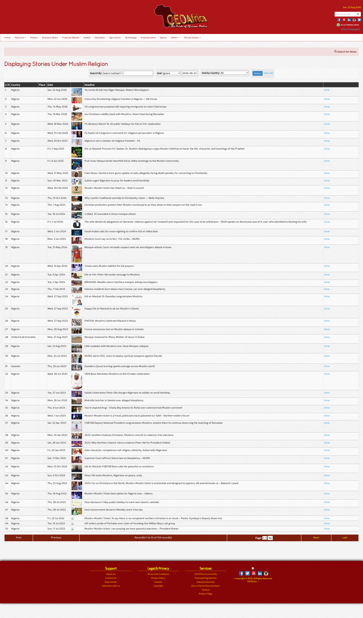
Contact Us (110, 578)
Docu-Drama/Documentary (205, 585)
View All (268, 72)
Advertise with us (111, 585)
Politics (34, 37)
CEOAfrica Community (205, 574)
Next (316, 537)
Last (344, 537)
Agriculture (115, 37)
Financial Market (70, 37)
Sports (163, 37)
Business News (50, 37)
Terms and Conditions (158, 574)
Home (7, 37)
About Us (20, 37)
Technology (131, 37)
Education (100, 37)
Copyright (158, 585)
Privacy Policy (158, 578)
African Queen (191, 37)
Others (174, 37)
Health (87, 37)
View (327, 89)
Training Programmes (206, 578)
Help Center (111, 581)
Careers (206, 589)
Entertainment (148, 37)
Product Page (205, 593)
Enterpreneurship (206, 581)
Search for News (346, 51)
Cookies (158, 581)
